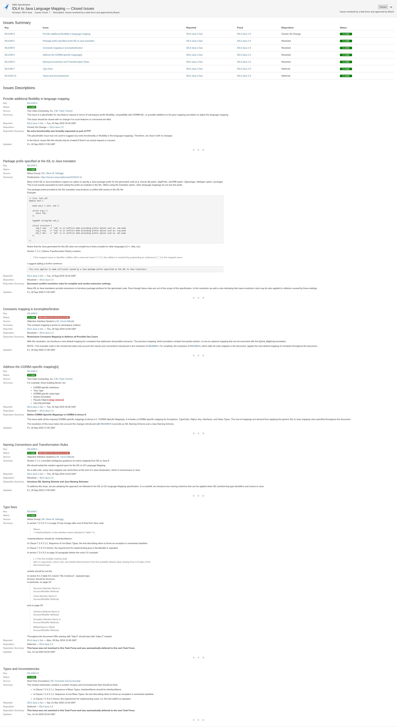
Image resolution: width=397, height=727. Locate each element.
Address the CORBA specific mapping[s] (62, 55)
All (391, 7)
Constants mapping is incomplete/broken (63, 48)
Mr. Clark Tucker (64, 111)
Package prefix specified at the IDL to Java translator (68, 41)
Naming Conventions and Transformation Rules (66, 62)
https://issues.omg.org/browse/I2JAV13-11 (61, 177)
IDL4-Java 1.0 (244, 34)
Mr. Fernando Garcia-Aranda (65, 681)
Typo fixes (48, 69)
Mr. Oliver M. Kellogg (52, 173)
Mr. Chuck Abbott (65, 321)
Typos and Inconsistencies (56, 76)
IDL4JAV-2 (10, 55)
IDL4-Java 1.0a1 (194, 34)
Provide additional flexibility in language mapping (66, 34)
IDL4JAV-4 (10, 62)
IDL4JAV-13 (10, 76)
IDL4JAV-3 (10, 34)
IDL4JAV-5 (10, 48)
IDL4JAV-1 (10, 41)
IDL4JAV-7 (10, 69)
